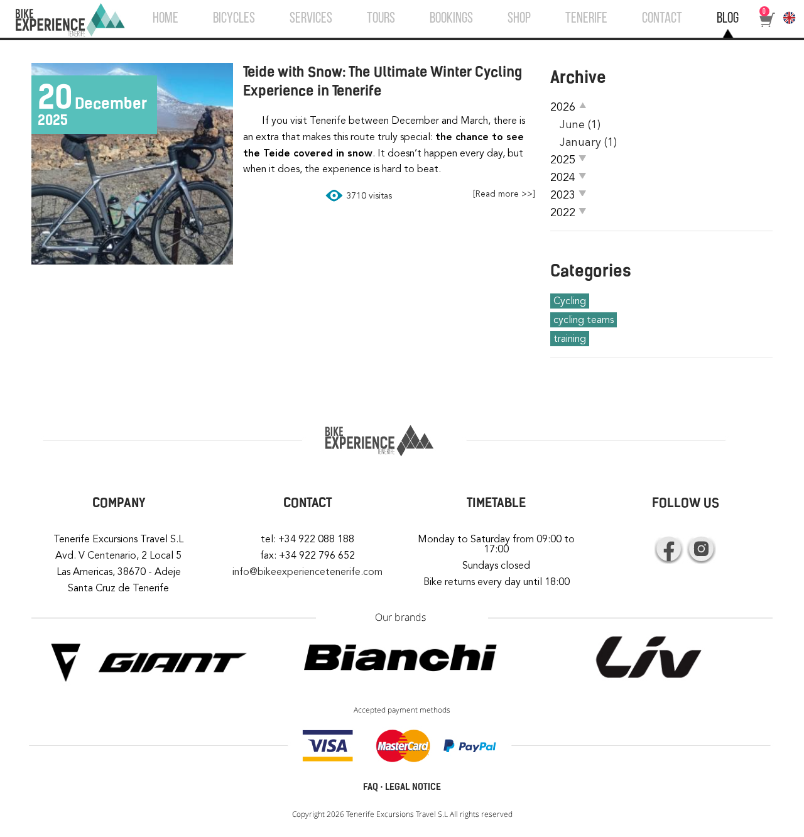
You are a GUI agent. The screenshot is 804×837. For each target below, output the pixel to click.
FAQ (370, 787)
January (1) (588, 142)
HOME (165, 18)
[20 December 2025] (132, 261)
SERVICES (311, 18)
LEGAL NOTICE (413, 787)
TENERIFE (586, 18)
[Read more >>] (504, 194)
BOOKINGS (451, 18)
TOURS (381, 18)
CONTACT (662, 18)
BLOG (728, 18)
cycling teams (583, 320)
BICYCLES (234, 18)
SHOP (519, 18)
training (569, 338)
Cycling (569, 301)
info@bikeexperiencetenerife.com (307, 572)
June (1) (580, 124)
